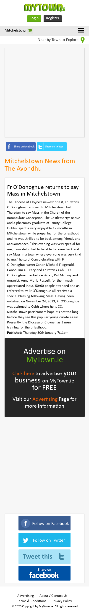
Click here (23, 374)
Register (52, 18)
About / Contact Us (53, 596)
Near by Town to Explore (58, 40)
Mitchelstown (16, 30)
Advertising (45, 399)
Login (34, 18)
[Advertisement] (44, 92)
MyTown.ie (44, 360)
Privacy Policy (62, 601)
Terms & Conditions (31, 601)
